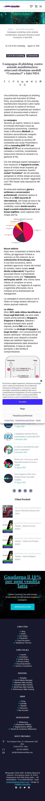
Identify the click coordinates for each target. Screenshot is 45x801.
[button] (41, 381)
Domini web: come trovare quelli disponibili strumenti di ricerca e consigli (26, 462)
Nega (22, 408)
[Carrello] (36, 6)
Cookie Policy (9, 420)
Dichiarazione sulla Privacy (25, 420)
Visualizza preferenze (22, 415)
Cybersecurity (32, 56)
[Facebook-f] (14, 491)
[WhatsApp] (36, 82)
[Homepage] (11, 6)
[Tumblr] (18, 82)
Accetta (22, 402)
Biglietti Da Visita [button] (21, 508)
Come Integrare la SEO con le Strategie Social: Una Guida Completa (25, 477)
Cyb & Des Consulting (25, 29)
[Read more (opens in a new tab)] (22, 749)
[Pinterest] (13, 82)
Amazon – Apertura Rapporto (25, 556)
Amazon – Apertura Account (25, 526)
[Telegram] (31, 82)
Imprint (38, 420)
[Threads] (25, 85)
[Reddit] (27, 82)
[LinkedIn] (23, 82)
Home (10, 29)
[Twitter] (9, 82)
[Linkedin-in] (25, 491)
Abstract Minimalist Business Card (27, 511)
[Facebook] (5, 82)
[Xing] (20, 85)
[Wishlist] (31, 6)
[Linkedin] (29, 787)
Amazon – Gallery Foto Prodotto (26, 541)
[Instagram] (30, 491)
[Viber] (41, 82)
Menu (41, 6)
